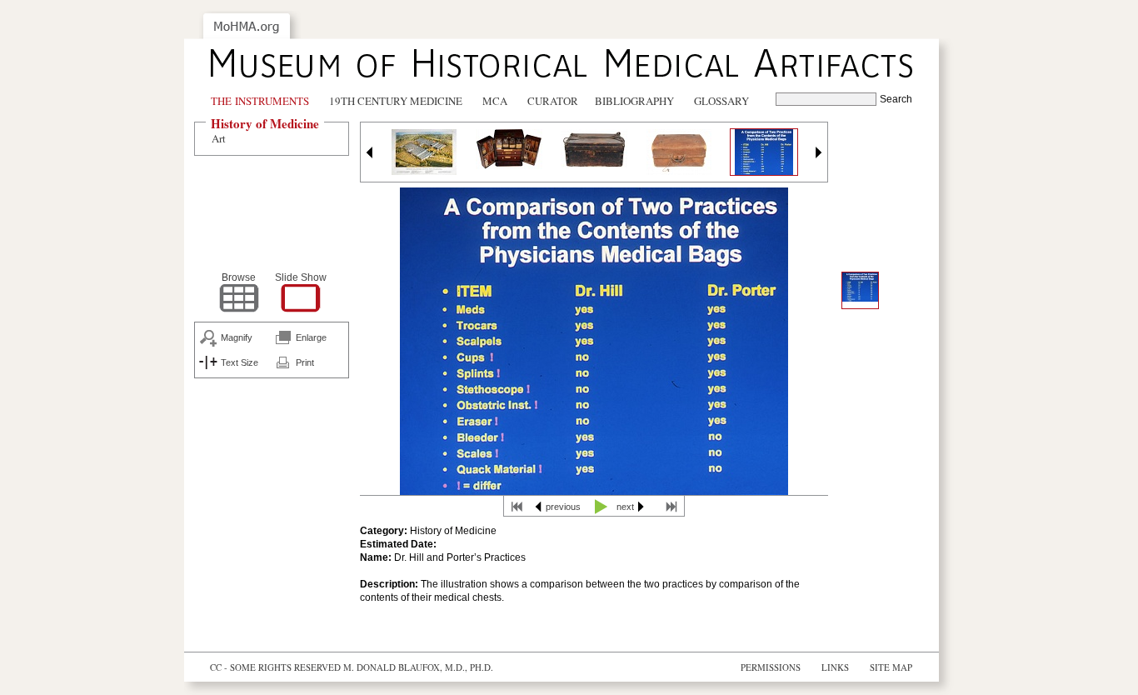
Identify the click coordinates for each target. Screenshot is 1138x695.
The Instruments (260, 100)
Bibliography (634, 100)
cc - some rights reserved (275, 667)
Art (219, 138)
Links (835, 667)
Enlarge (311, 337)
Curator (552, 100)
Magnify (236, 337)
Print (305, 363)
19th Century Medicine (395, 100)
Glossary (721, 100)
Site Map (891, 667)
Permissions (771, 667)
